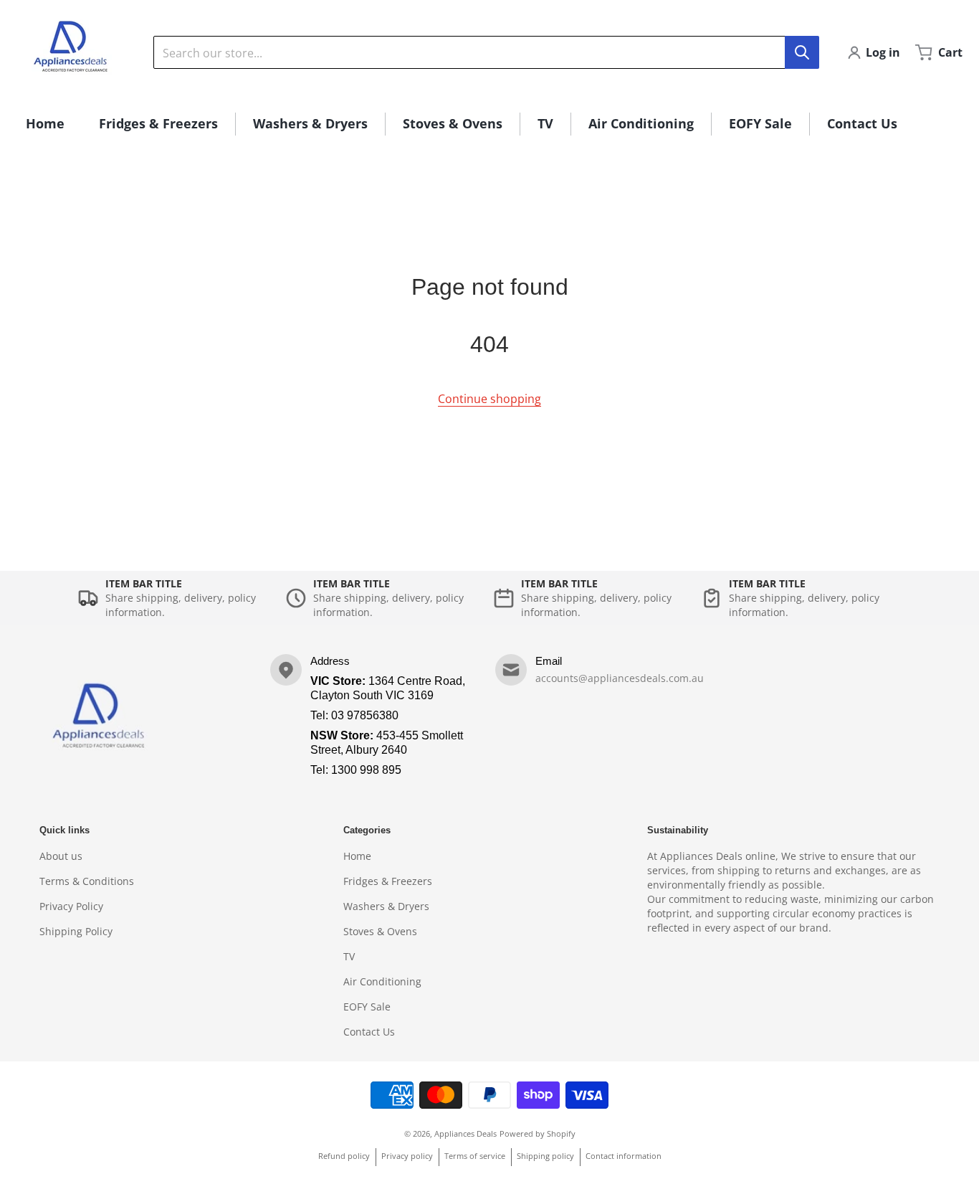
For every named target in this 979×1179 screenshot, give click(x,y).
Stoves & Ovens (380, 931)
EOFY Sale (367, 1006)
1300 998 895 (366, 770)
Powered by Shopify (538, 1133)
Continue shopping (489, 399)
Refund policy (344, 1155)
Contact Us (369, 1031)
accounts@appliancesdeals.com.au (619, 678)
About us (60, 856)
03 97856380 (364, 715)
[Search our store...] (802, 52)
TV (349, 956)
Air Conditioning (382, 981)
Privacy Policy (71, 906)
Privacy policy (407, 1155)
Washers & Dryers (386, 906)
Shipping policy (545, 1155)
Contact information (624, 1155)
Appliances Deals (465, 1133)
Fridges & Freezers (387, 881)
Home (357, 856)
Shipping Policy (76, 931)
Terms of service (474, 1155)
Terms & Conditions (86, 881)
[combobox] (485, 52)
